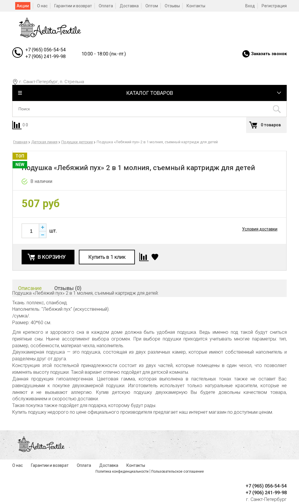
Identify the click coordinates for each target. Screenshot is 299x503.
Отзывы (172, 6)
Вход (250, 6)
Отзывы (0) (67, 288)
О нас (42, 6)
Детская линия (44, 142)
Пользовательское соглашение (177, 471)
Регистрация (274, 6)
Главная (20, 142)
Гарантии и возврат (73, 6)
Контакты (196, 6)
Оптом (151, 6)
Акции (23, 6)
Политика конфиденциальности (122, 471)
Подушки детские (77, 142)
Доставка (129, 6)
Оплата (106, 6)
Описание (30, 288)
